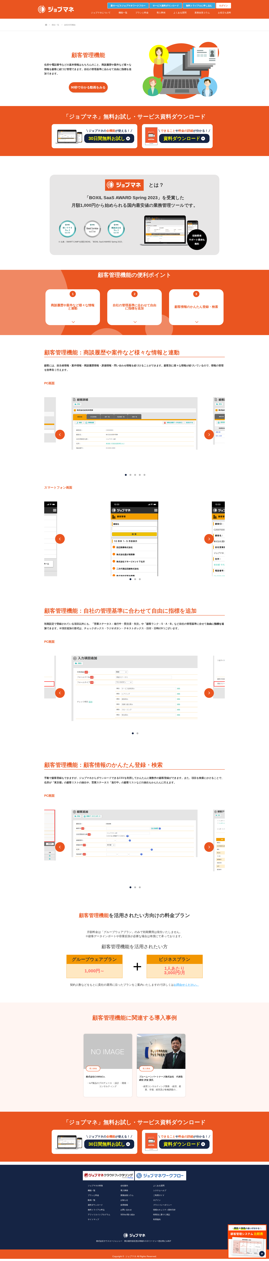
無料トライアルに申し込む (199, 5)
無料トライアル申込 (96, 1210)
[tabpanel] (134, 423)
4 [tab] (139, 474)
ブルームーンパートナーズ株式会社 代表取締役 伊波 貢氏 (161, 1078)
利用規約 (157, 1219)
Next (209, 434)
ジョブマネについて (101, 12)
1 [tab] (125, 474)
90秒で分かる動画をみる (88, 87)
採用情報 (124, 1205)
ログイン (223, 5)
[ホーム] (46, 20)
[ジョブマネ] (56, 9)
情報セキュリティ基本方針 (164, 1210)
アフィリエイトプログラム (99, 1215)
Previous (60, 434)
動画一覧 (91, 1200)
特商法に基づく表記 (161, 1215)
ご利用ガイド (158, 1195)
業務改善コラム (202, 12)
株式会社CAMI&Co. (95, 1076)
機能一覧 (123, 12)
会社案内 (124, 1186)
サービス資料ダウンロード (166, 5)
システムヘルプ (159, 1190)
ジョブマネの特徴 (95, 1186)
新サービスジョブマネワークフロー (128, 5)
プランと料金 (142, 12)
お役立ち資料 (224, 12)
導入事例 (161, 12)
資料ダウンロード (95, 1205)
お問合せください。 (186, 984)
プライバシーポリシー (162, 1205)
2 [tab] (129, 474)
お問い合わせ (126, 1210)
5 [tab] (143, 474)
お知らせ (124, 1200)
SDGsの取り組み (127, 1215)
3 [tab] (134, 474)
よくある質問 (179, 12)
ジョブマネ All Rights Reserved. (141, 1256)
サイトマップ (93, 1219)
